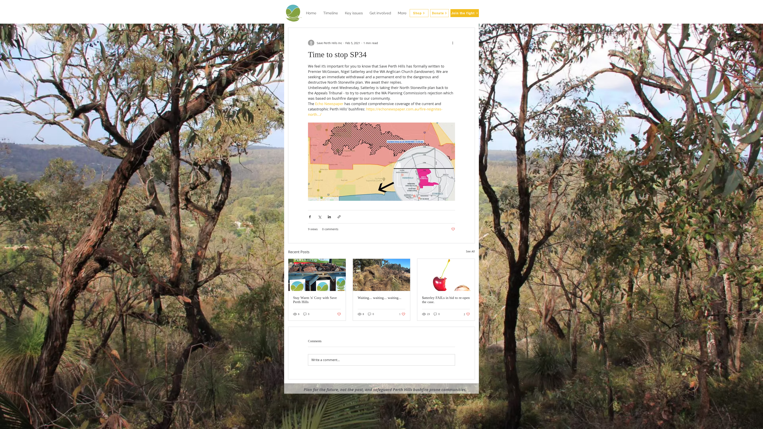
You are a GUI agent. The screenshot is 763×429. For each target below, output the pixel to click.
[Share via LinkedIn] (329, 217)
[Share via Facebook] (310, 217)
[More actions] (452, 43)
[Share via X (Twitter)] (319, 217)
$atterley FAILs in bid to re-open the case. (446, 300)
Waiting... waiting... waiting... (379, 298)
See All (470, 251)
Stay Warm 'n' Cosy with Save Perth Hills (315, 300)
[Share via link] (339, 217)
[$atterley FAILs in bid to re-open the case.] (446, 275)
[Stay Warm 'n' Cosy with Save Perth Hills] (317, 275)
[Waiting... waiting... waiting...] (381, 275)
